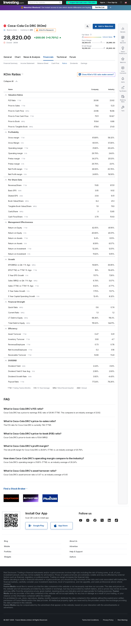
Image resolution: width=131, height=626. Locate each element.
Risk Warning (122, 620)
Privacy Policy (108, 620)
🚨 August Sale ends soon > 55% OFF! (81, 2)
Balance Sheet (42, 63)
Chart (17, 57)
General (8, 57)
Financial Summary (11, 63)
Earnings (84, 63)
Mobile (7, 546)
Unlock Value (107, 37)
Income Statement (27, 63)
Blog (6, 541)
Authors (73, 557)
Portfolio (7, 551)
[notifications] (121, 2)
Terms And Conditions (90, 620)
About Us (73, 541)
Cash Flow (55, 63)
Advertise (74, 546)
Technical (62, 57)
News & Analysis (32, 57)
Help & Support (76, 551)
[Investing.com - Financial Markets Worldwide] (14, 2)
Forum (73, 57)
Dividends (74, 63)
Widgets (7, 557)
